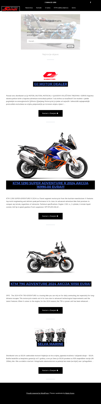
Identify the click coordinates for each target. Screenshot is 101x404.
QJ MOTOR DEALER (50, 84)
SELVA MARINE (50, 344)
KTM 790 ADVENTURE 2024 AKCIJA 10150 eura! (50, 284)
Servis (74, 8)
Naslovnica (29, 8)
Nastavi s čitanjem (52, 114)
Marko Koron (69, 393)
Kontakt (39, 8)
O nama (47, 8)
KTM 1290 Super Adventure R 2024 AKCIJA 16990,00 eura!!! (50, 185)
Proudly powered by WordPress (37, 393)
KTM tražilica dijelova (61, 8)
